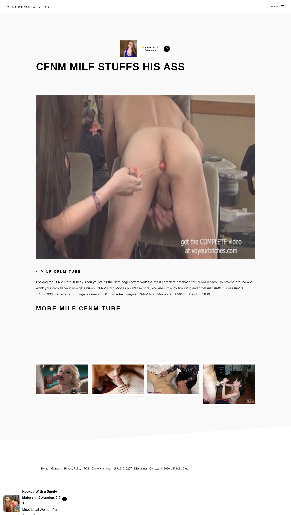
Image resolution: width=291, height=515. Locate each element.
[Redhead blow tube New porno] (118, 379)
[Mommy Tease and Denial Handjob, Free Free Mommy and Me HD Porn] (173, 379)
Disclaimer (140, 468)
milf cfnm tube (61, 271)
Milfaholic (28, 7)
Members (56, 468)
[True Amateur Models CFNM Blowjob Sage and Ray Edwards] (229, 384)
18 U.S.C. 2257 (123, 468)
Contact (154, 468)
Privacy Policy (72, 468)
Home (44, 468)
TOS (86, 468)
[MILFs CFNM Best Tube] (62, 379)
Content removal (101, 468)
